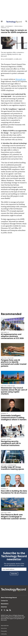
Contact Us (4, 600)
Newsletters (4, 604)
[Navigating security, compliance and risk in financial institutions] (12, 431)
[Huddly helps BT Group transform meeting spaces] (12, 456)
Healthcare (10, 358)
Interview (3, 413)
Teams (9, 512)
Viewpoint (3, 439)
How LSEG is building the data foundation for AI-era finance (14, 492)
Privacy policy (4, 631)
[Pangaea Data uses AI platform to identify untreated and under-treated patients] (12, 349)
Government (9, 26)
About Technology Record (9, 597)
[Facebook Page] (1, 610)
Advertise (4, 607)
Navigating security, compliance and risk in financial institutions (11, 443)
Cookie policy (4, 634)
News (2, 26)
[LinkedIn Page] (7, 610)
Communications (12, 465)
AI (8, 27)
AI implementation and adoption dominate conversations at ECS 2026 (12, 336)
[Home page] (14, 22)
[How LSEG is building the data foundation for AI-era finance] (12, 480)
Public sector (11, 385)
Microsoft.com (20, 79)
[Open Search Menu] (26, 21)
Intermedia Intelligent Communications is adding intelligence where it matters (13, 418)
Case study (4, 358)
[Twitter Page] (4, 610)
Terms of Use (4, 628)
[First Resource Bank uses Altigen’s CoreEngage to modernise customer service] (12, 504)
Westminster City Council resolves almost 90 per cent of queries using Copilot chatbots (14, 391)
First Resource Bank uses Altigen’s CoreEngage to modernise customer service (13, 517)
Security (9, 439)
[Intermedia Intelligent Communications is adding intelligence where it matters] (12, 405)
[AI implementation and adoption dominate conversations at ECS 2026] (12, 324)
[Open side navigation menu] (1, 21)
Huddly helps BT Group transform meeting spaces (12, 468)
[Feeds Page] (10, 610)
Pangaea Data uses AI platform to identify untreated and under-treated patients (13, 363)
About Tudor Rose (5, 625)
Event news (4, 332)
